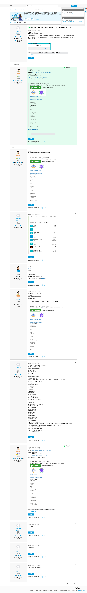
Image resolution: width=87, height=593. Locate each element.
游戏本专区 (17, 9)
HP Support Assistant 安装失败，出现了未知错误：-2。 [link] (36, 9)
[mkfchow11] (18, 547)
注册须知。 (84, 590)
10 (15, 577)
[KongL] (18, 268)
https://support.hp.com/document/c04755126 (37, 77)
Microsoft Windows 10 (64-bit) (37, 52)
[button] (76, 26)
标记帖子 (18, 41)
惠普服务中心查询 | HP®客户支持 (36, 99)
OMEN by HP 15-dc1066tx (49, 52)
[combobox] (42, 6)
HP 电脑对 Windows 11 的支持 (67, 13)
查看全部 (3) (33, 54)
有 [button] (41, 142)
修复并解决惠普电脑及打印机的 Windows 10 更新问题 (72, 21)
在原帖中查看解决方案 (33, 129)
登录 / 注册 (74, 5)
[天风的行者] (18, 28)
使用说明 (43, 278)
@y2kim (29, 268)
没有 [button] (45, 142)
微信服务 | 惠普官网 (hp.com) (35, 96)
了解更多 (37, 19)
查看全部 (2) (33, 136)
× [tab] (83, 8)
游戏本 (22, 9)
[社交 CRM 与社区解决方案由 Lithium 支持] (77, 588)
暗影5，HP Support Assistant (61, 52)
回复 (31, 57)
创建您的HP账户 (29, 19)
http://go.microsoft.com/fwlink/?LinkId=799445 (41, 72)
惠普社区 (11, 9)
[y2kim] (18, 70)
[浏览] (11, 5)
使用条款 (79, 590)
